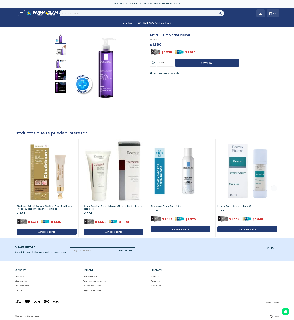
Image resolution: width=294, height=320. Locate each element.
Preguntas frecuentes (92, 290)
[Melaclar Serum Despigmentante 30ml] (247, 171)
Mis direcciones (22, 285)
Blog (168, 22)
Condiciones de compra (94, 281)
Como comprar (90, 276)
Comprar (207, 62)
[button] (274, 188)
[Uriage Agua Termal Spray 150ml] (180, 171)
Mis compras (21, 281)
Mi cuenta (19, 276)
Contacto (155, 281)
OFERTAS (127, 22)
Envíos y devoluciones (93, 285)
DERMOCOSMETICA (153, 22)
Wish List (19, 290)
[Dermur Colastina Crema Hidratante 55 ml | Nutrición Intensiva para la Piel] (113, 171)
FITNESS (138, 22)
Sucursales (156, 285)
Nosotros (155, 276)
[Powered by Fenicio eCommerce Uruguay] (274, 316)
